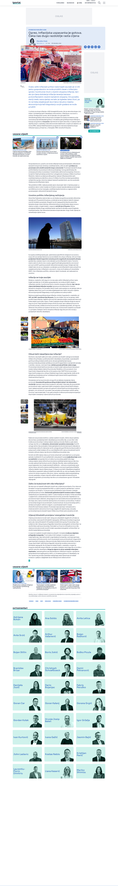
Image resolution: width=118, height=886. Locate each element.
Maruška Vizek (57, 601)
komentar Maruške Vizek (71, 601)
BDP (42, 601)
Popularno (60, 3)
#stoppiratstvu (90, 3)
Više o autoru (40, 43)
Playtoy (93, 0)
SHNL (80, 3)
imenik (88, 0)
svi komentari (94, 131)
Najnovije (70, 3)
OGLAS (59, 16)
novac (31, 601)
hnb (37, 601)
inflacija (48, 601)
